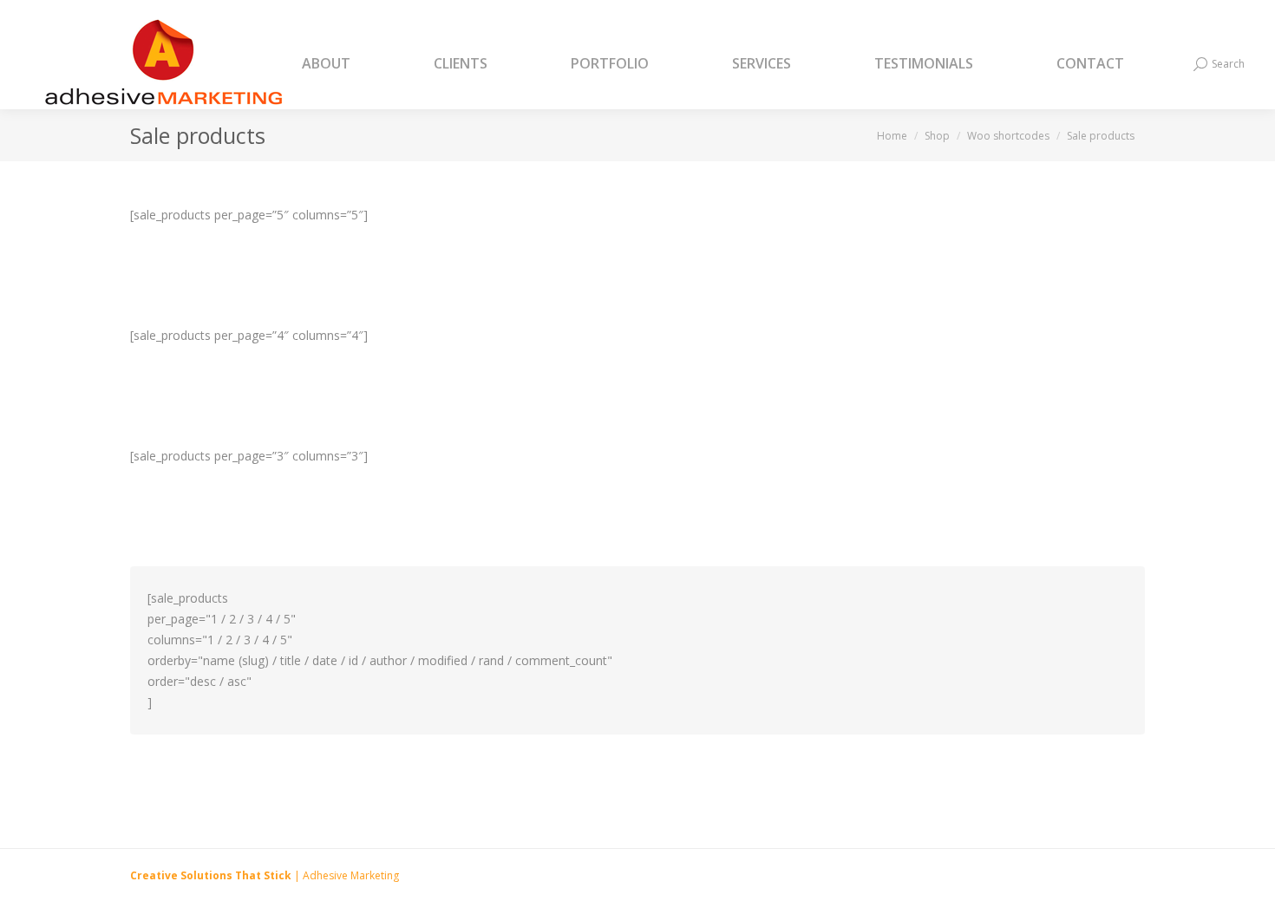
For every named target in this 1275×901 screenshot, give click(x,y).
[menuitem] (348, 64)
